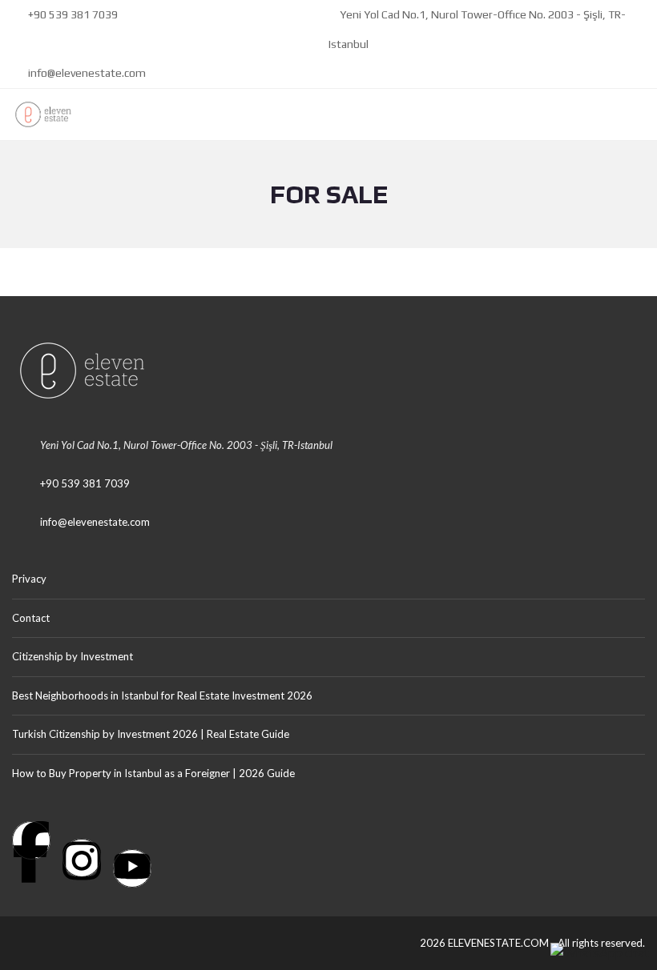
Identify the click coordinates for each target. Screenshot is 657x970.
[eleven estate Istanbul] (37, 115)
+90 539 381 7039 (72, 14)
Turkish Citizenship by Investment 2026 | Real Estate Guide (150, 734)
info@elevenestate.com (86, 72)
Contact (31, 617)
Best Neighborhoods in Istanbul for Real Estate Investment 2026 (162, 695)
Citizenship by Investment (72, 656)
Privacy (29, 578)
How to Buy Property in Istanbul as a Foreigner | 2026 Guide (153, 773)
